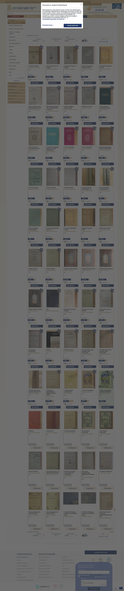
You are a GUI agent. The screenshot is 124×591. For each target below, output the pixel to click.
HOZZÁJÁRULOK (72, 25)
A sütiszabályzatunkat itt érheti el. (55, 18)
